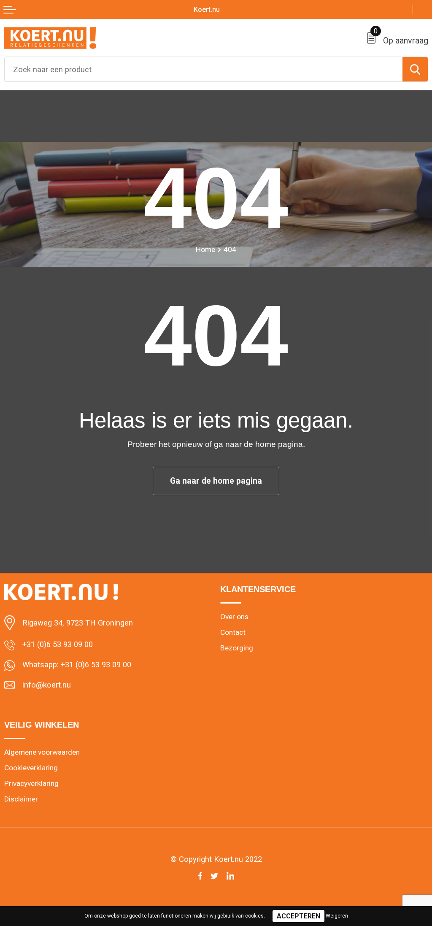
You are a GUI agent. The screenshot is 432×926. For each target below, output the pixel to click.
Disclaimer (21, 799)
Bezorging (236, 648)
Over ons (234, 616)
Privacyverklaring (31, 783)
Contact (233, 632)
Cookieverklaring (31, 768)
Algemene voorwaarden (42, 752)
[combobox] (203, 69)
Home (205, 249)
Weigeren (337, 916)
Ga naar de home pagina (216, 481)
